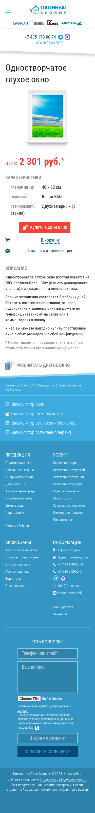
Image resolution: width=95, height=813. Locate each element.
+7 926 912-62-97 (70, 571)
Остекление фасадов (68, 484)
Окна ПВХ (26, 385)
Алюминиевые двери (20, 491)
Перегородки (14, 512)
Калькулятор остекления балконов (42, 423)
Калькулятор (46, 385)
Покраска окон (63, 520)
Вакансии (60, 614)
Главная (10, 385)
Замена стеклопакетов (69, 505)
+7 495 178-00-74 (40, 37)
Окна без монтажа (18, 498)
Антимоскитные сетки (21, 550)
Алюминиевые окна (19, 470)
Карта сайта (72, 774)
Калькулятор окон (27, 404)
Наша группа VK (70, 593)
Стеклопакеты (15, 586)
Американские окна (19, 477)
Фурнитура (13, 578)
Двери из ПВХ (15, 484)
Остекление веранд (66, 463)
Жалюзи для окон (18, 571)
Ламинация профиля (68, 512)
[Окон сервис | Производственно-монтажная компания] (47, 10)
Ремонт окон (62, 498)
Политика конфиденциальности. (63, 779)
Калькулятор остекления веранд (40, 432)
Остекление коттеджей (69, 470)
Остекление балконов (68, 477)
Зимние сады (14, 505)
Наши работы (63, 607)
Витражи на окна (17, 564)
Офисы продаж (69, 550)
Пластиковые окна (18, 463)
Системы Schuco (17, 526)
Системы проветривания (23, 557)
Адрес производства (73, 557)
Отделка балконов (66, 491)
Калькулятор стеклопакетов (36, 413)
